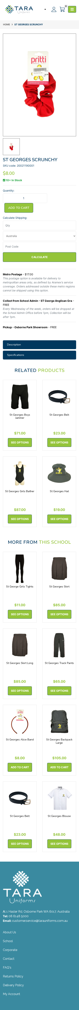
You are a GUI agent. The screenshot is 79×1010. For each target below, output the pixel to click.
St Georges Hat (59, 491)
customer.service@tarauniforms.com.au (40, 921)
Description (14, 344)
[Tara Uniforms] (19, 9)
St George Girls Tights (19, 586)
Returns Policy (13, 976)
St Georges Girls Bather (19, 491)
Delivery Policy (13, 985)
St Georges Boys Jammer (20, 416)
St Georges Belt (59, 415)
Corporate (10, 950)
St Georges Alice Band (20, 739)
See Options (20, 442)
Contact (8, 959)
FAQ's (7, 967)
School (8, 941)
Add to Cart (18, 208)
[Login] (52, 9)
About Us (9, 932)
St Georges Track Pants (59, 663)
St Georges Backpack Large (59, 741)
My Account (11, 994)
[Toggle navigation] (72, 9)
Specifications (15, 355)
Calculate (39, 257)
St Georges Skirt (59, 586)
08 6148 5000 (19, 916)
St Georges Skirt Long (19, 663)
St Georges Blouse (59, 816)
